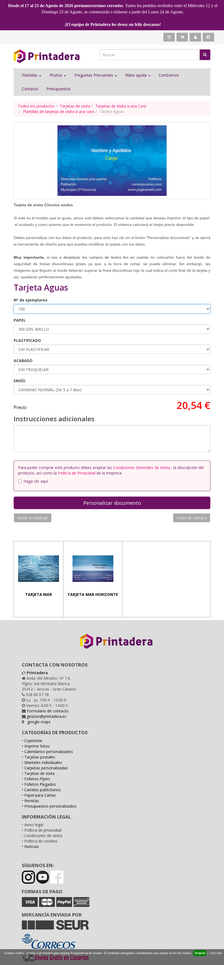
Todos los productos (36, 106)
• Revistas (30, 800)
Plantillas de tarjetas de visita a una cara (58, 111)
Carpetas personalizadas (46, 767)
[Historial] (169, 37)
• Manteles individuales (42, 762)
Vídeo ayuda (136, 75)
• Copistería (32, 740)
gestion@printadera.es (46, 716)
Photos (56, 75)
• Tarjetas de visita (38, 773)
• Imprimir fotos (36, 746)
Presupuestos (58, 88)
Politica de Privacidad (76, 473)
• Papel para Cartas (39, 795)
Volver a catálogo (32, 517)
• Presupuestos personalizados (49, 806)
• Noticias (30, 846)
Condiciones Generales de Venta (142, 467)
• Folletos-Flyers (36, 778)
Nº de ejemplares (31, 300)
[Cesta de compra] (182, 37)
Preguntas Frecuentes (94, 75)
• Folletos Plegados (39, 784)
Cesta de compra (191, 517)
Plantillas (30, 75)
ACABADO (23, 360)
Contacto (30, 88)
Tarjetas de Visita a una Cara (120, 106)
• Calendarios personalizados (47, 751)
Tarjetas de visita (75, 106)
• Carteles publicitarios (41, 789)
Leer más (216, 953)
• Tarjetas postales (38, 757)
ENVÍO (19, 380)
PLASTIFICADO (27, 340)
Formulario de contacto (48, 710)
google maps (39, 721)
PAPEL (20, 320)
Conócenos (169, 75)
